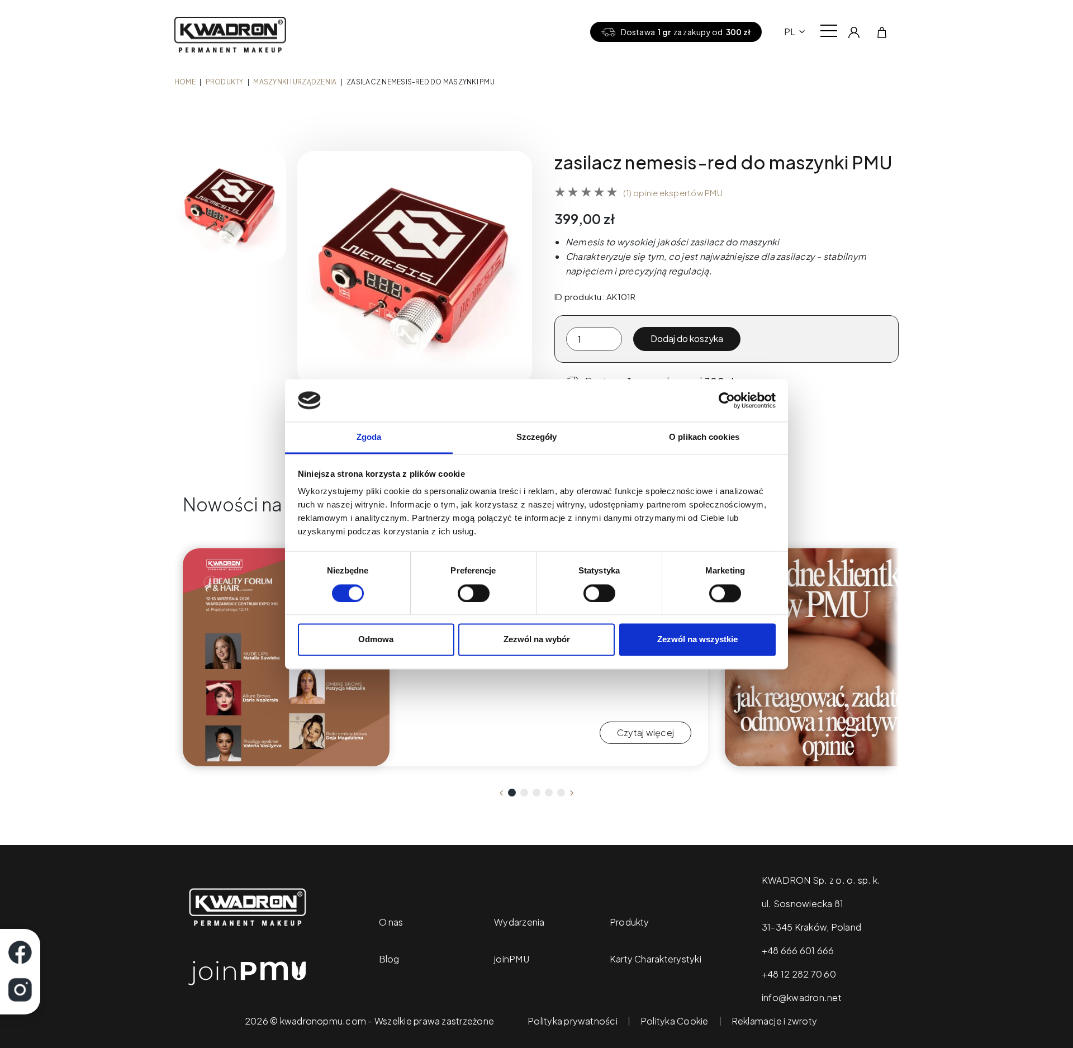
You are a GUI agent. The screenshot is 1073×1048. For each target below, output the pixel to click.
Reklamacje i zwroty (775, 1021)
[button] (512, 792)
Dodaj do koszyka (687, 338)
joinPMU (511, 959)
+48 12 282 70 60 (799, 974)
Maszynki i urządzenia (294, 82)
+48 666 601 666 (798, 950)
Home (185, 82)
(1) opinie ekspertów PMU (673, 192)
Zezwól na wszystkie (697, 639)
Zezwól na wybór (537, 639)
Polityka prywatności (573, 1021)
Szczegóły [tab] (536, 437)
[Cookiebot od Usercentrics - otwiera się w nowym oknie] (727, 400)
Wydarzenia (519, 922)
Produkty (225, 82)
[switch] (474, 593)
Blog (389, 959)
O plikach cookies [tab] (704, 437)
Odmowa (375, 639)
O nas (391, 922)
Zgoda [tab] (369, 437)
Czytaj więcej (645, 732)
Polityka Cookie (674, 1021)
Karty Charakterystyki (655, 959)
